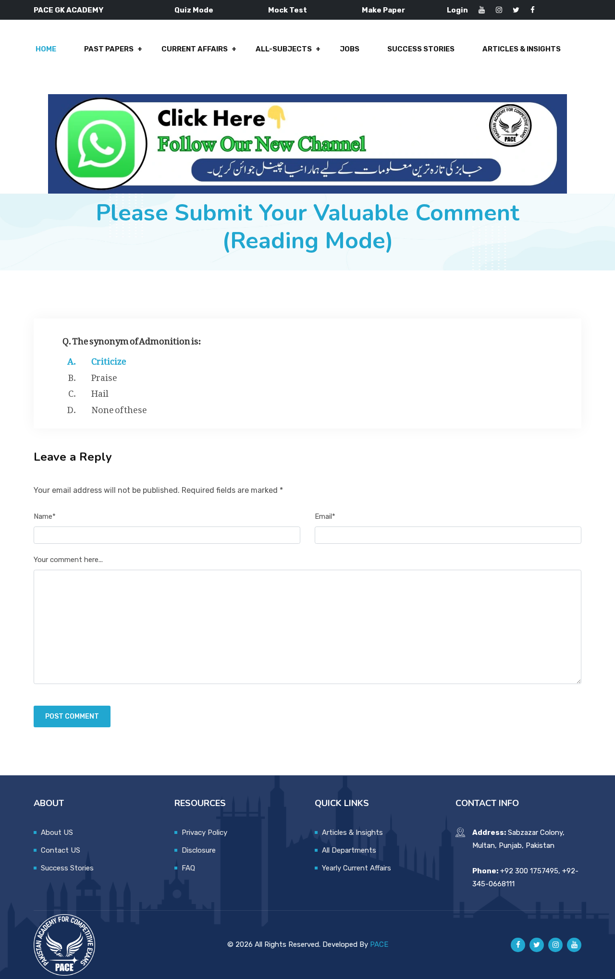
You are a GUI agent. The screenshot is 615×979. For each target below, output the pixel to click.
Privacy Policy (204, 832)
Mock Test (287, 10)
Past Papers (109, 49)
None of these (119, 408)
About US (57, 832)
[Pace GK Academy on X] (536, 945)
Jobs (349, 49)
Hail (100, 391)
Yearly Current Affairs (356, 868)
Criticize (108, 359)
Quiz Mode (193, 10)
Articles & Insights (521, 49)
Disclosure (199, 850)
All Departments (349, 850)
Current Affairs (194, 49)
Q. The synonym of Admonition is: (131, 339)
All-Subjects (284, 49)
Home (46, 49)
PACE (379, 944)
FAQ (188, 868)
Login (457, 10)
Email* (325, 516)
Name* (45, 516)
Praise (104, 375)
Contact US (60, 850)
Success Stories (421, 49)
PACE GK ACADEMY (68, 10)
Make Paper (383, 10)
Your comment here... (68, 559)
